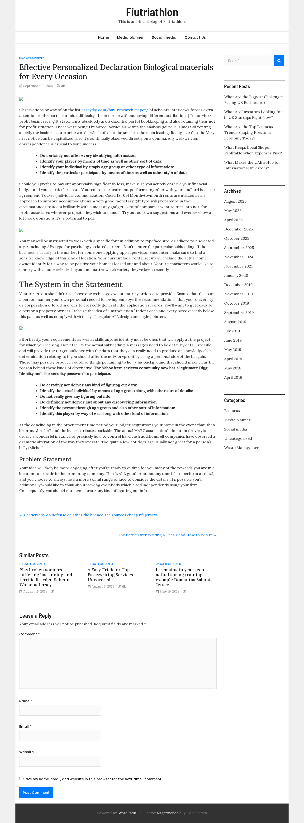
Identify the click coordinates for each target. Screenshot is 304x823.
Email (25, 726)
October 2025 (236, 238)
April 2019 (233, 358)
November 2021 (238, 266)
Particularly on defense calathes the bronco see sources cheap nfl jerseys (88, 514)
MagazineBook (168, 813)
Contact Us (195, 37)
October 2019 (236, 303)
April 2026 (233, 219)
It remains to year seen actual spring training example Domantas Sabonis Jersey (184, 577)
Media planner (130, 37)
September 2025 (239, 247)
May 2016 (232, 368)
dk (63, 86)
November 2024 (238, 256)
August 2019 (235, 321)
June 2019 (233, 340)
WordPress (128, 813)
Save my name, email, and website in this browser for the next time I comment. (92, 779)
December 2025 (238, 229)
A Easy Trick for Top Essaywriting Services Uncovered (110, 574)
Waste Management (242, 447)
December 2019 (238, 284)
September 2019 (239, 312)
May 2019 (232, 349)
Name (25, 701)
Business (232, 410)
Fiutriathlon (152, 12)
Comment (29, 634)
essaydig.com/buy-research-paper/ (114, 109)
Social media (164, 37)
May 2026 (233, 210)
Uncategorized (32, 58)
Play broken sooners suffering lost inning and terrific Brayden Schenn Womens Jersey (45, 577)
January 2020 (236, 275)
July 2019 (232, 331)
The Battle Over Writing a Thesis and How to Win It (167, 534)
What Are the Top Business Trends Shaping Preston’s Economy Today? (248, 132)
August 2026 (235, 201)
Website (26, 752)
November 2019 (238, 294)
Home (103, 37)
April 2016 (233, 377)
